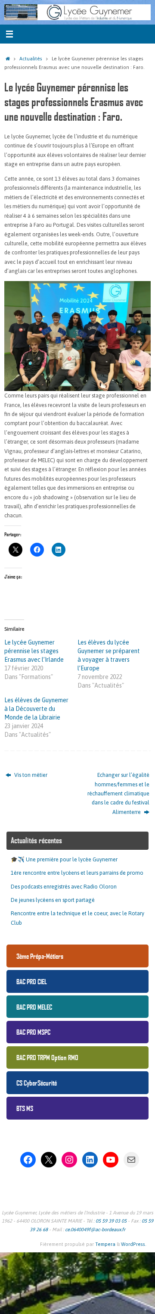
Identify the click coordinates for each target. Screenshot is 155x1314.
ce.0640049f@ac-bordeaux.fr (95, 1229)
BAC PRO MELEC (34, 1007)
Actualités (30, 58)
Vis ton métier (30, 775)
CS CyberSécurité (36, 1083)
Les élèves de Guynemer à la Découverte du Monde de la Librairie (36, 709)
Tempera (105, 1244)
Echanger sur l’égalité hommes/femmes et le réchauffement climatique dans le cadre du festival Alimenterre (118, 793)
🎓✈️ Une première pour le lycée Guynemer (64, 859)
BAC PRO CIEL (31, 981)
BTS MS (24, 1108)
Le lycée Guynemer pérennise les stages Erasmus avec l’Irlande (34, 651)
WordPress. (133, 1244)
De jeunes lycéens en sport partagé (53, 900)
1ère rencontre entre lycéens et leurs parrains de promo (77, 873)
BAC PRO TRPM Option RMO (47, 1057)
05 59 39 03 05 (111, 1220)
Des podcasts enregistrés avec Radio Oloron (64, 886)
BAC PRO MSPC (33, 1032)
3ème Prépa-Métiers (39, 956)
